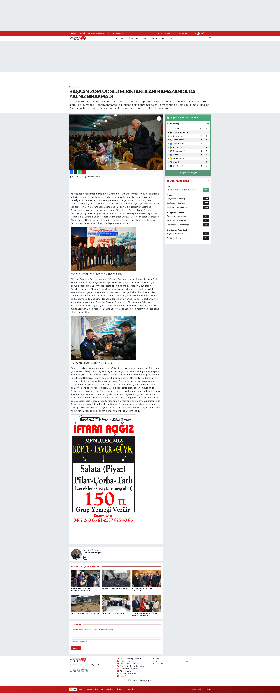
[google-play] (145, 680)
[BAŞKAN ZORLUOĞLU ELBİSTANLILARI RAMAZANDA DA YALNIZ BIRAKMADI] (116, 141)
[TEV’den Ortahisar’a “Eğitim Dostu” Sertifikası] (146, 603)
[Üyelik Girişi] (209, 33)
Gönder (76, 648)
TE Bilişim (207, 689)
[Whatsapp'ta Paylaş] (80, 172)
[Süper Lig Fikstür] (208, 181)
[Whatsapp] (87, 670)
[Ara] (206, 38)
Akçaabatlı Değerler (125, 38)
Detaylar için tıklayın (188, 173)
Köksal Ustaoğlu (78, 177)
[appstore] (133, 680)
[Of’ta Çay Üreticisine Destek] (116, 603)
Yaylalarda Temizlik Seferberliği (85, 613)
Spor (145, 38)
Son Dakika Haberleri (128, 673)
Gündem (153, 38)
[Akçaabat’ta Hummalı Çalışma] (116, 578)
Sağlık (162, 38)
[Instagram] (79, 670)
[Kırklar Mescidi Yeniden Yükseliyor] (146, 578)
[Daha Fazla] (84, 172)
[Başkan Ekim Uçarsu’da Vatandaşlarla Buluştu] (85, 578)
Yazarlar (119, 33)
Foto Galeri (79, 33)
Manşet (169, 38)
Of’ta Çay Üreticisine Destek (114, 613)
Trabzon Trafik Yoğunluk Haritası (132, 666)
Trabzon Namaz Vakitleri (129, 664)
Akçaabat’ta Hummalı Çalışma (115, 588)
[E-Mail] (85, 558)
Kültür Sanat (159, 664)
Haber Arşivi (124, 676)
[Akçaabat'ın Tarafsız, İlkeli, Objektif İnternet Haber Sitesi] (77, 38)
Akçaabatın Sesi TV (100, 33)
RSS (74, 689)
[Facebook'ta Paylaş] (71, 172)
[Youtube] (83, 670)
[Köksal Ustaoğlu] (76, 554)
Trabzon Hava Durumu (128, 661)
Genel (139, 38)
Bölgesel (74, 87)
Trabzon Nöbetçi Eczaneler (130, 659)
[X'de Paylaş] (75, 172)
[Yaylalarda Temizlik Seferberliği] (85, 603)
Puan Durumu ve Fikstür (129, 668)
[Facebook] (71, 670)
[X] (75, 670)
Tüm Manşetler (125, 671)
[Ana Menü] (210, 38)
